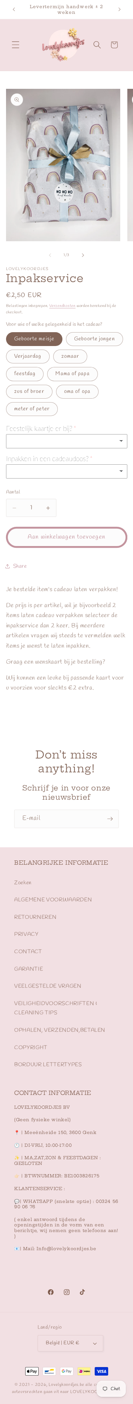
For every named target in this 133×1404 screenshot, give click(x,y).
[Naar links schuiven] (50, 255)
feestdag (25, 373)
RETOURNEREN (35, 917)
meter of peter (32, 408)
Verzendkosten (62, 305)
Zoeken (23, 882)
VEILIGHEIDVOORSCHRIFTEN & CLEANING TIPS (56, 1008)
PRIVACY (26, 934)
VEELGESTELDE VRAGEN (48, 986)
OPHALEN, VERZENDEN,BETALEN (59, 1030)
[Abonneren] (109, 819)
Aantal (13, 492)
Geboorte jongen (94, 338)
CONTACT (28, 951)
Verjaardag (27, 356)
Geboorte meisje (34, 338)
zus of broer (29, 391)
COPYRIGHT (31, 1047)
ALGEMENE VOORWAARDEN (53, 899)
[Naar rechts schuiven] (83, 255)
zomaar (70, 356)
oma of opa (77, 391)
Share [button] (20, 566)
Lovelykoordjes (63, 1385)
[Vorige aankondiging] (14, 9)
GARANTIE (28, 969)
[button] (15, 44)
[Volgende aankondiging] (119, 9)
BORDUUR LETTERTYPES (48, 1064)
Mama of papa (72, 373)
